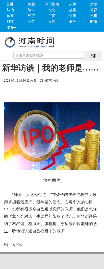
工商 (52, 16)
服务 (72, 22)
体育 (10, 16)
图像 (93, 22)
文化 (52, 10)
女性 (52, 22)
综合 (31, 10)
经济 (31, 16)
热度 (31, 4)
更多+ (11, 27)
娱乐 (72, 10)
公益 (31, 22)
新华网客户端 (49, 80)
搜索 (92, 55)
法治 (10, 10)
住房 (72, 16)
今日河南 (52, 4)
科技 (10, 22)
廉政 (93, 4)
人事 (72, 4)
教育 (93, 10)
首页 (9, 4)
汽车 (93, 16)
